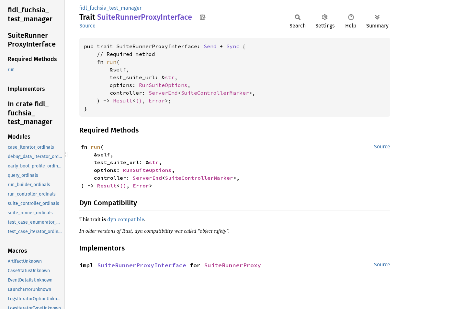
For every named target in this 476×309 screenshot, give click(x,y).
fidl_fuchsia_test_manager (110, 8)
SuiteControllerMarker (215, 93)
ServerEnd (163, 93)
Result (122, 100)
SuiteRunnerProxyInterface (141, 265)
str (170, 77)
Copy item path (202, 16)
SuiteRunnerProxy (232, 265)
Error (157, 100)
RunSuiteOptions (163, 85)
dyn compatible (125, 219)
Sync (232, 46)
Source (87, 26)
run (111, 62)
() (139, 100)
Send (210, 46)
